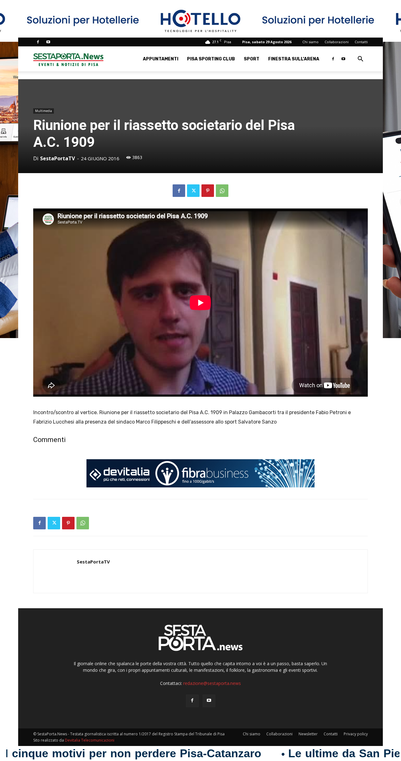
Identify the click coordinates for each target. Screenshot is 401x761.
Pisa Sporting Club (211, 59)
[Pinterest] (207, 190)
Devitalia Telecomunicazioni (89, 740)
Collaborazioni (337, 41)
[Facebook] (38, 42)
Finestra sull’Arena (293, 59)
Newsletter (308, 734)
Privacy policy (356, 734)
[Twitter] (193, 190)
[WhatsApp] (222, 190)
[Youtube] (48, 42)
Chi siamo (310, 41)
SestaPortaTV (57, 158)
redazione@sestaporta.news (212, 683)
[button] (360, 60)
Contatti (361, 41)
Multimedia (43, 111)
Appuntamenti (160, 59)
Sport (251, 59)
